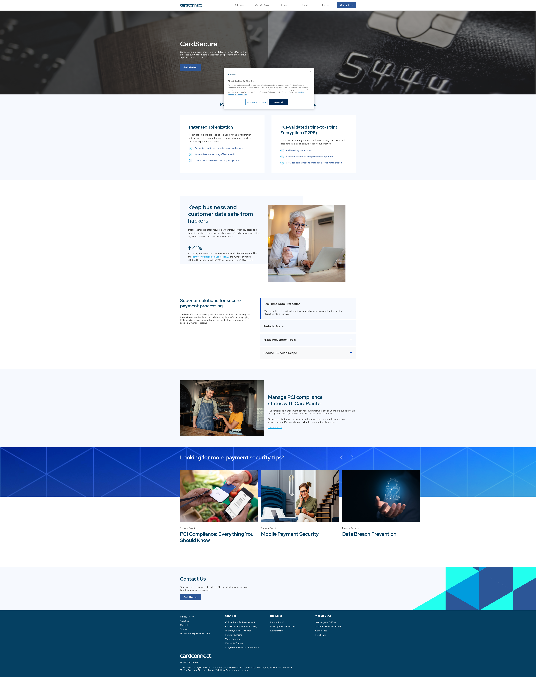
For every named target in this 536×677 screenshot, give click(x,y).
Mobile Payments (233, 634)
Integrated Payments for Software (242, 647)
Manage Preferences (256, 102)
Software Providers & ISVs (328, 626)
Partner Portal (277, 622)
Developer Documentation (283, 626)
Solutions (239, 5)
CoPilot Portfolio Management (240, 622)
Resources (286, 5)
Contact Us (346, 5)
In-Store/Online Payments (238, 630)
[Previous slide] (342, 457)
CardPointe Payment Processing (241, 626)
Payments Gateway (235, 643)
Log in (325, 5)
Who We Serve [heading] (323, 616)
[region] (269, 89)
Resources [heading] (276, 616)
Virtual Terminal (232, 639)
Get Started (190, 67)
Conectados (321, 630)
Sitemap (184, 629)
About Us (306, 5)
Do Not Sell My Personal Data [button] (195, 633)
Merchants (320, 634)
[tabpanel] (219, 506)
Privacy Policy (187, 616)
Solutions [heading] (230, 616)
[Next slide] (351, 457)
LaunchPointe (276, 630)
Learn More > (275, 427)
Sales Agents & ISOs (325, 622)
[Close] (310, 71)
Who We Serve (262, 5)
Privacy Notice (240, 94)
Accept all (278, 102)
